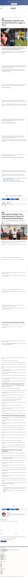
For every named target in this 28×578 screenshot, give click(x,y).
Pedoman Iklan (2, 558)
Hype (1, 565)
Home (3, 17)
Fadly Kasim (8, 202)
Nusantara (2, 570)
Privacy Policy (2, 557)
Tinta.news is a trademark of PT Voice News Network (16, 576)
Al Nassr (8, 195)
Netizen (1, 573)
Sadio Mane (20, 195)
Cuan (1, 564)
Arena (5, 17)
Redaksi (2, 555)
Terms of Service (3, 556)
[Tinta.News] (14, 8)
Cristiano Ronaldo (13, 195)
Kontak (1, 559)
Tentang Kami (2, 554)
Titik (1, 571)
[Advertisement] (14, 13)
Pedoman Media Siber (3, 555)
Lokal (1, 563)
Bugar (1, 572)
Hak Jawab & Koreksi (3, 559)
